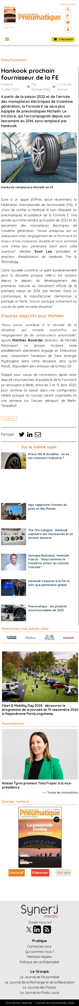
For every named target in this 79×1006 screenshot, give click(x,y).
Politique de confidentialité (39, 962)
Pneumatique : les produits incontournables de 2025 (47, 608)
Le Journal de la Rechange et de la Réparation (39, 982)
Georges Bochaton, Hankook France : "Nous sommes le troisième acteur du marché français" (48, 561)
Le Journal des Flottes (39, 987)
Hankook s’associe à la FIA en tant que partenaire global (49, 583)
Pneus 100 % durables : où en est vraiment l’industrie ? (48, 456)
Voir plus (63, 873)
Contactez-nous (39, 946)
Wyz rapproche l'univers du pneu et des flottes (47, 507)
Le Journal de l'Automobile (39, 977)
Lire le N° (17, 873)
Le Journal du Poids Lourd (39, 993)
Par (41, 87)
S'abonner (40, 873)
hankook (9, 418)
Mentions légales (39, 957)
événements (68, 4)
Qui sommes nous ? (39, 952)
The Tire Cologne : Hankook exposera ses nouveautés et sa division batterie (50, 534)
